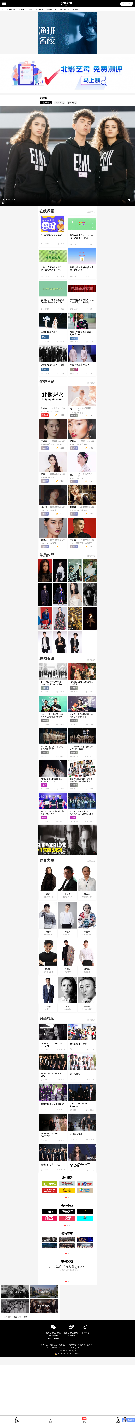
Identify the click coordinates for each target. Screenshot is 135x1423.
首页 (3, 9)
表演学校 (72, 1345)
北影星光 (63, 1345)
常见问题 (44, 1345)
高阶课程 (21, 9)
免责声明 (81, 1345)
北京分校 (17, 1317)
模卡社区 (53, 1345)
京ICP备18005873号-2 (67, 1351)
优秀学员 (39, 9)
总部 (26, 1317)
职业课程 (30, 9)
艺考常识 (90, 1345)
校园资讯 (49, 9)
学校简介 (76, 9)
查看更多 (91, 212)
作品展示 (67, 9)
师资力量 (58, 9)
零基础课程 (11, 9)
